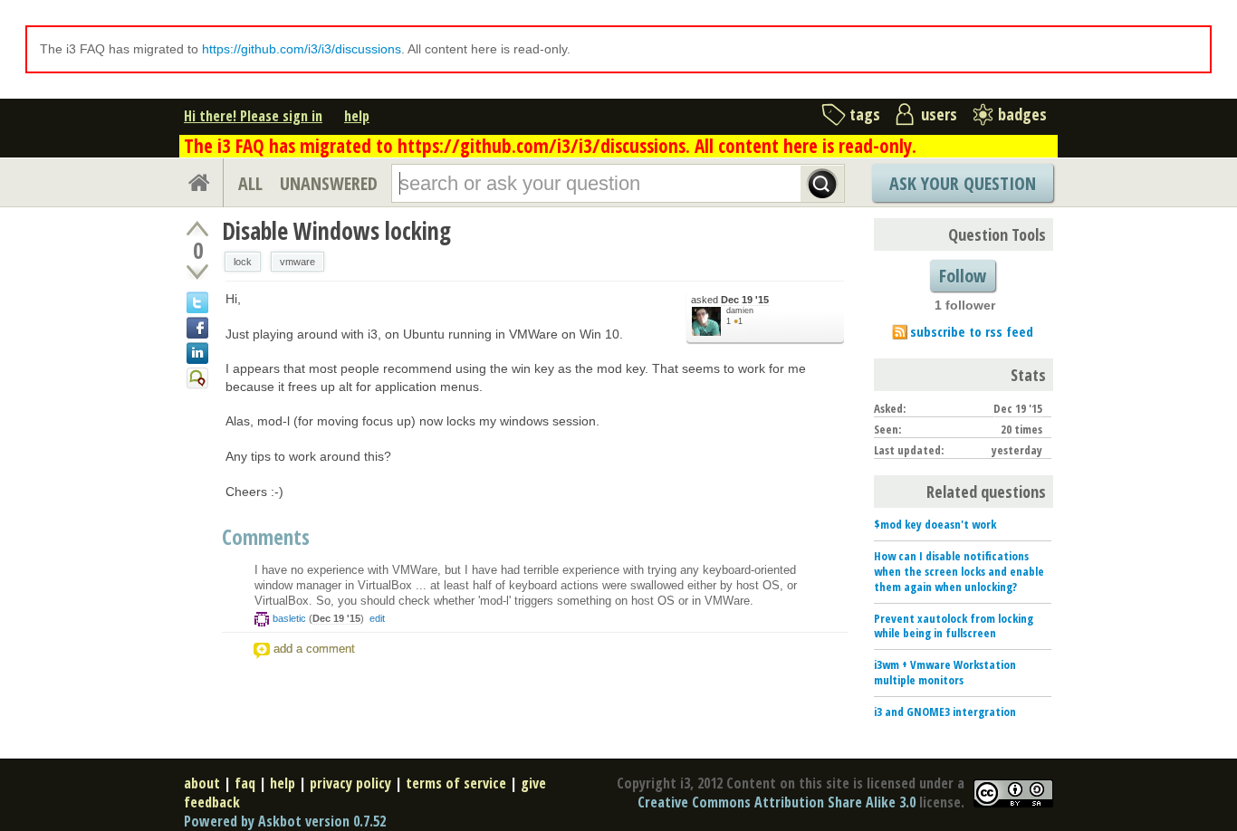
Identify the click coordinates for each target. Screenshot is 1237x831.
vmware (297, 261)
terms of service (456, 783)
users (939, 114)
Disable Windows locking (336, 231)
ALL (250, 183)
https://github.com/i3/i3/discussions (301, 49)
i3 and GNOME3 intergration (945, 711)
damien (739, 310)
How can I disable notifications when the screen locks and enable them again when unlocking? (959, 571)
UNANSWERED (329, 183)
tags (864, 114)
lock (243, 261)
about (202, 783)
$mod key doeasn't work (935, 524)
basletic (289, 618)
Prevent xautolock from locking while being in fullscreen (953, 626)
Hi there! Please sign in (253, 116)
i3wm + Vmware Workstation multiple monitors (945, 672)
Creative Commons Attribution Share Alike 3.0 (777, 802)
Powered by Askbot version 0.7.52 (285, 821)
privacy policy (350, 783)
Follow (962, 275)
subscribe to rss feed (971, 331)
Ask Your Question (962, 183)
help (356, 116)
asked (730, 299)
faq (245, 783)
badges (1022, 114)
